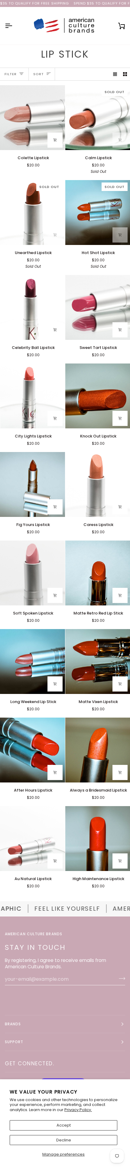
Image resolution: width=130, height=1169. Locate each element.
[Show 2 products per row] (125, 74)
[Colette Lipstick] (32, 117)
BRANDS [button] (13, 1024)
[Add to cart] (55, 140)
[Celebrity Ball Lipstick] (32, 307)
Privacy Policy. (78, 1110)
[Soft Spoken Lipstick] (32, 573)
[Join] (120, 978)
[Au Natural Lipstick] (32, 838)
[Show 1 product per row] (115, 74)
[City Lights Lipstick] (32, 396)
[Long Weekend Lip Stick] (32, 661)
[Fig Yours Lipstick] (32, 484)
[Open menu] (14, 26)
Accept (64, 1125)
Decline (63, 1140)
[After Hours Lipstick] (32, 750)
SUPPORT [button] (14, 1041)
